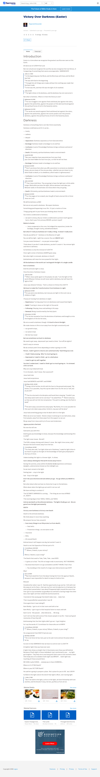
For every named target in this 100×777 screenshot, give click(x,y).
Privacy (71, 769)
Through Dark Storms (67, 722)
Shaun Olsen (28, 724)
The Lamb (46, 722)
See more (73, 687)
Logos (15, 769)
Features (52, 769)
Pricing (62, 769)
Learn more (66, 9)
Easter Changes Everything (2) (35, 722)
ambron (62, 724)
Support (94, 769)
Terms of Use (82, 769)
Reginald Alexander (35, 24)
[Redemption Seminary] (50, 742)
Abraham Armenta (48, 724)
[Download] (39, 701)
